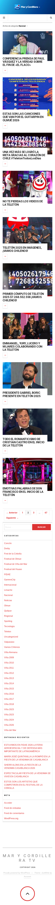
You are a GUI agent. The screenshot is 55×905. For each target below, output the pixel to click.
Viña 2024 (9, 720)
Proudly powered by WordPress (16, 873)
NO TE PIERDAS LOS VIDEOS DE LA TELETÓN (23, 203)
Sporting (8, 621)
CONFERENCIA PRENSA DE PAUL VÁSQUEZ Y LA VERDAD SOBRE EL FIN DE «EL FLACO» (24, 62)
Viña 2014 (9, 683)
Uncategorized (11, 637)
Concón (8, 543)
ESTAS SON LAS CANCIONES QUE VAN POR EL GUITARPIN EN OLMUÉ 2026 (23, 117)
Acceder (8, 803)
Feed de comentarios (14, 813)
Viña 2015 (9, 689)
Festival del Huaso (13, 569)
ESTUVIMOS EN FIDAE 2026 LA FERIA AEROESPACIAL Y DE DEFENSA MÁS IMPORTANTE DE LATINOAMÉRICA (23, 748)
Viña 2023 (9, 709)
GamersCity (9, 579)
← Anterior (11, 512)
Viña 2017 (9, 699)
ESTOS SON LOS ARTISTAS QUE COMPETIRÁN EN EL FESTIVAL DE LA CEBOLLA (23, 785)
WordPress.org (11, 818)
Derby (7, 548)
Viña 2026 (9, 725)
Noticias (8, 600)
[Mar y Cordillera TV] (27, 7)
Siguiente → (12, 518)
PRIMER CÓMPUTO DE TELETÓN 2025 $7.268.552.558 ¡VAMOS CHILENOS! (23, 297)
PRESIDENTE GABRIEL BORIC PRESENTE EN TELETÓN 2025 (21, 394)
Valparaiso (9, 642)
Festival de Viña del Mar (15, 564)
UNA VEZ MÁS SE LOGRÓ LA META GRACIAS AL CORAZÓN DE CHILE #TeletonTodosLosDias (24, 155)
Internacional (10, 585)
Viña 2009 (9, 657)
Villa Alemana (10, 652)
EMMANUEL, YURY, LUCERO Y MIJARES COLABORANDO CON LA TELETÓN (22, 346)
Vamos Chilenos (12, 647)
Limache (8, 590)
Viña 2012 (9, 673)
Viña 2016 (9, 694)
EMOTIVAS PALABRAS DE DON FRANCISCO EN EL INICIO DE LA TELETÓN (23, 491)
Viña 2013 (9, 678)
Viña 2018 (9, 704)
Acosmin (27, 876)
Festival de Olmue (12, 559)
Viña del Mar (10, 730)
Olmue (7, 605)
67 (46, 512)
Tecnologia (9, 626)
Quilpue (8, 611)
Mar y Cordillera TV (27, 858)
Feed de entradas (12, 808)
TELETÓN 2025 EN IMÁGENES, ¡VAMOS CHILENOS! (22, 249)
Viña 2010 (9, 663)
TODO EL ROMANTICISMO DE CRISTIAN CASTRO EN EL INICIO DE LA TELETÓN (23, 442)
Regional (8, 616)
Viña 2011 (9, 668)
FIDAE (7, 574)
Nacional (8, 595)
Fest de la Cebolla (12, 554)
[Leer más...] (5, 70)
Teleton (7, 631)
